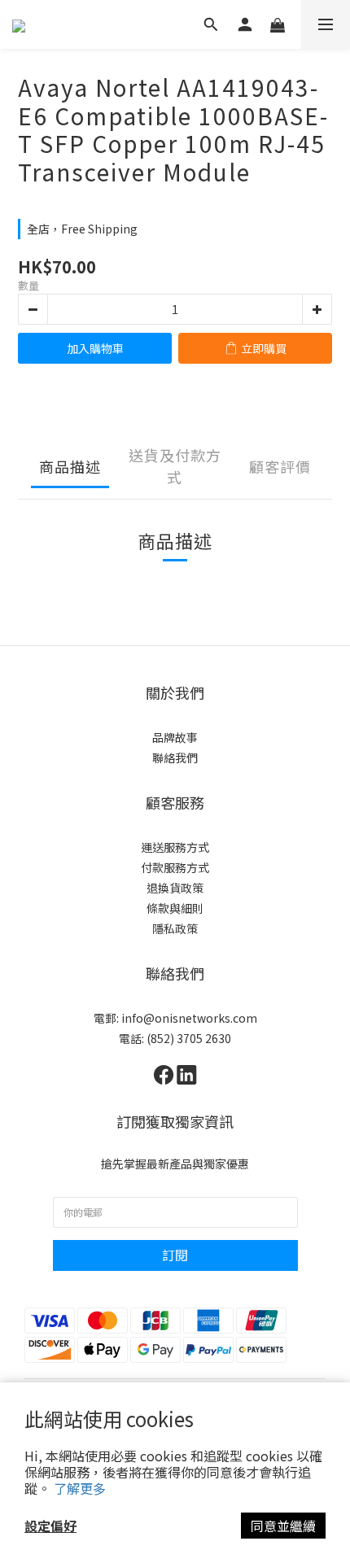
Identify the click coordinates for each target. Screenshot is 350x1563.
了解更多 (80, 1488)
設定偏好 (50, 1525)
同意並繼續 (283, 1525)
